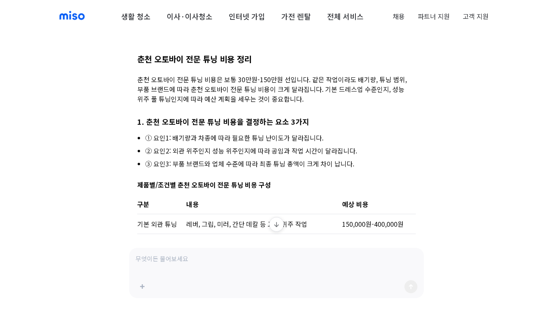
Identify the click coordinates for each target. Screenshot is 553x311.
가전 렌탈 (296, 16)
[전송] (410, 286)
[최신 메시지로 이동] (276, 224)
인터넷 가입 (247, 16)
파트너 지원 (434, 16)
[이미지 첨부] (142, 286)
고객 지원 (476, 16)
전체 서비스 (345, 16)
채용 (399, 16)
